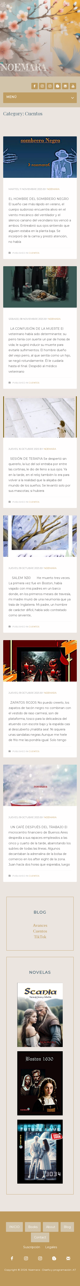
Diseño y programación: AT (59, 1269)
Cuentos (34, 253)
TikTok (40, 936)
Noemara (53, 189)
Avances (40, 925)
